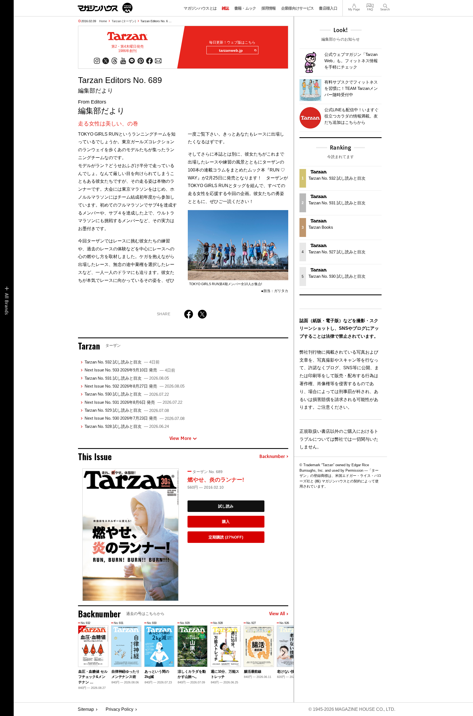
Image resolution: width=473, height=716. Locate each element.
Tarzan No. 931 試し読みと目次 (127, 378)
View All (277, 613)
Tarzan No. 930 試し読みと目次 (127, 394)
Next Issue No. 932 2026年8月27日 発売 (134, 386)
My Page (354, 5)
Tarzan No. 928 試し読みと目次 (127, 426)
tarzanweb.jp (231, 50)
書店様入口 (328, 8)
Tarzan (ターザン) (124, 21)
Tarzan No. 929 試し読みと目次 (127, 410)
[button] (283, 653)
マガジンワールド (105, 8)
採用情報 (268, 8)
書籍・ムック (245, 8)
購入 (226, 521)
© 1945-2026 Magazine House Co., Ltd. (351, 709)
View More (180, 438)
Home (103, 21)
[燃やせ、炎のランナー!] (130, 534)
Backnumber (272, 456)
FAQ (370, 5)
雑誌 (225, 8)
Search (385, 5)
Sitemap (86, 709)
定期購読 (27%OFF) (226, 537)
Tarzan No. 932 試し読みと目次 (122, 362)
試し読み (225, 506)
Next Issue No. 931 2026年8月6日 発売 (133, 402)
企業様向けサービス (297, 8)
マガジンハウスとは (200, 8)
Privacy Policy (119, 709)
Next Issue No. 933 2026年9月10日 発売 (130, 370)
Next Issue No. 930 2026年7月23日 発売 (134, 418)
